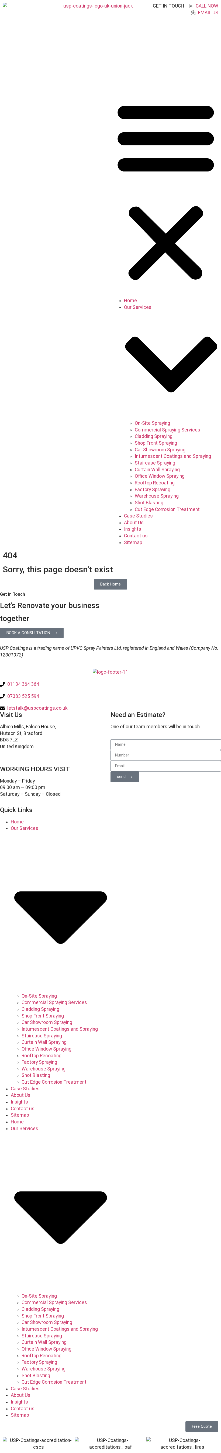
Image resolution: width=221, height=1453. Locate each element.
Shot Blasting (149, 502)
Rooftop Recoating (155, 482)
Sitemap (133, 542)
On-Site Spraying (152, 423)
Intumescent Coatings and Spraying (173, 456)
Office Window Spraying (160, 476)
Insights (132, 529)
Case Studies (138, 516)
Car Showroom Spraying (160, 449)
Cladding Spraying (153, 436)
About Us (134, 522)
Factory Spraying (152, 489)
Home (130, 300)
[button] (165, 190)
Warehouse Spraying (157, 496)
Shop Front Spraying (156, 443)
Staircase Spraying (155, 463)
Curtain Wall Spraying (157, 469)
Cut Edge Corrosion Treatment (167, 509)
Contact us (136, 535)
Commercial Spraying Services (167, 430)
